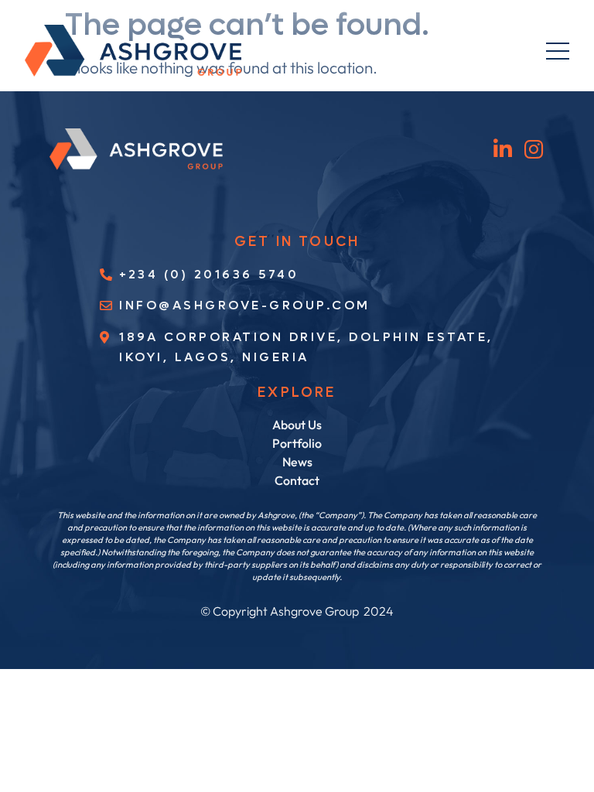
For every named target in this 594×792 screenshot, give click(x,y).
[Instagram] (534, 148)
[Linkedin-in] (503, 148)
